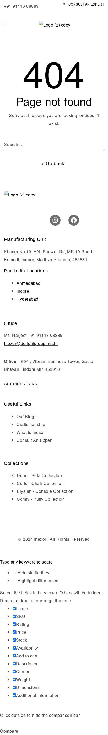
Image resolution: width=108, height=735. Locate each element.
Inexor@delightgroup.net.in (31, 343)
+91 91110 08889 (21, 6)
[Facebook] (73, 220)
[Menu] (9, 25)
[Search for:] (54, 144)
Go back (55, 163)
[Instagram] (55, 220)
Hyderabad (28, 299)
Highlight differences (37, 580)
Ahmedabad (29, 283)
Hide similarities (32, 573)
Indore (23, 291)
